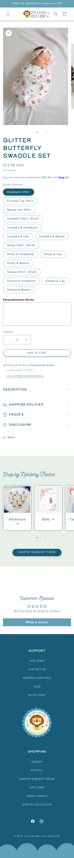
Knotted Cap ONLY (20, 201)
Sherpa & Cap (55, 281)
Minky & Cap (53, 254)
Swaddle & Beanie (52, 236)
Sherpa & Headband (21, 281)
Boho (46, 519)
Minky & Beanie (18, 263)
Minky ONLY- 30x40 (21, 245)
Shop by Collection (37, 804)
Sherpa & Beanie (18, 290)
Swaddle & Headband (22, 227)
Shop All (37, 770)
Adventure (17, 519)
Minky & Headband (20, 254)
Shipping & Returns (37, 678)
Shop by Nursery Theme (37, 552)
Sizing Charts (37, 796)
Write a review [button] (37, 622)
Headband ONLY (18, 192)
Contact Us (37, 669)
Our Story (37, 661)
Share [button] (11, 437)
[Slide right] (45, 132)
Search (37, 762)
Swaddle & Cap (18, 236)
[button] (8, 14)
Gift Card (37, 787)
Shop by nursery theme (37, 779)
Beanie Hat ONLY (19, 210)
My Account (37, 695)
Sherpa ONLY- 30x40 (22, 272)
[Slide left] (28, 132)
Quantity (8, 332)
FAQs (37, 686)
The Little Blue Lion (35, 836)
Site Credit (54, 836)
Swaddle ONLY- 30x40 (23, 219)
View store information (25, 376)
